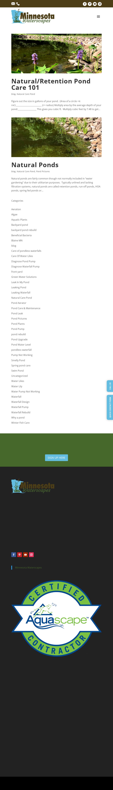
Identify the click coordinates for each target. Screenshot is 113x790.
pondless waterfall (21, 349)
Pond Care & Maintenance (25, 308)
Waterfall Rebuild (20, 412)
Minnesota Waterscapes (28, 567)
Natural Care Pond (26, 94)
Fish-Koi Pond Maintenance (23, 763)
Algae (14, 214)
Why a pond (18, 417)
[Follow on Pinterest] (90, 4)
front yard (17, 271)
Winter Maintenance (20, 709)
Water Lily (16, 386)
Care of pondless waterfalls (26, 250)
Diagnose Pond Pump (23, 261)
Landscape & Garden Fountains (25, 756)
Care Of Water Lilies (22, 256)
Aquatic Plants (19, 219)
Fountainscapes (18, 681)
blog (13, 94)
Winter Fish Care (20, 422)
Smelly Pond (18, 360)
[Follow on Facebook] (85, 4)
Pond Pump (17, 329)
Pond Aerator (18, 303)
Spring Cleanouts (18, 697)
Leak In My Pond (20, 282)
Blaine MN (17, 240)
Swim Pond (17, 370)
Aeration (16, 209)
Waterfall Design (20, 402)
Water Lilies (17, 381)
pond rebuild (18, 334)
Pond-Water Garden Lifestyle (23, 760)
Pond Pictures (43, 171)
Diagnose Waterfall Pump (25, 266)
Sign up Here (56, 457)
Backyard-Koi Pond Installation (24, 748)
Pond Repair (16, 721)
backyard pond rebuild (23, 230)
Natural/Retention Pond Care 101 (51, 84)
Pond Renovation (19, 733)
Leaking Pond (18, 287)
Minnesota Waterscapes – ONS (24, 744)
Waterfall (16, 396)
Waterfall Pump (20, 407)
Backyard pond (19, 224)
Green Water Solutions (24, 277)
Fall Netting (16, 705)
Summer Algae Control (21, 701)
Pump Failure (17, 729)
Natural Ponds (35, 164)
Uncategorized (19, 375)
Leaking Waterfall (20, 292)
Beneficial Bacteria (21, 235)
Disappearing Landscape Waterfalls (26, 752)
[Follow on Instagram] (100, 4)
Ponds (14, 673)
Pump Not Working (22, 355)
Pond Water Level (21, 344)
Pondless (15, 677)
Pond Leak (17, 313)
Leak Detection (17, 725)
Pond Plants (18, 323)
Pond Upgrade (19, 339)
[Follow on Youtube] (95, 4)
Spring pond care (20, 365)
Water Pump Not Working (25, 391)
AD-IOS (91, 783)
